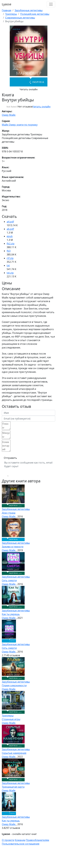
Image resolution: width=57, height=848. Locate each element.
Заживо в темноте (12, 546)
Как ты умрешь (11, 614)
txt (8, 265)
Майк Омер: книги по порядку (20, 124)
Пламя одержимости (14, 685)
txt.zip (10, 272)
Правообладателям (37, 840)
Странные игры (11, 719)
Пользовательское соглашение (20, 843)
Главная (6, 10)
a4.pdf (10, 221)
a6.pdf (10, 229)
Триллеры (11, 14)
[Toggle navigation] (51, 4)
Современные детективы (20, 17)
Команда (20, 840)
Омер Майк (9, 115)
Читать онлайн (29, 89)
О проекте (8, 840)
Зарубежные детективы (29, 10)
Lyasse (6, 4)
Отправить (10, 458)
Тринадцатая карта (13, 786)
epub (10, 236)
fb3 (8, 251)
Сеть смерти (9, 580)
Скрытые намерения (14, 753)
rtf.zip (10, 258)
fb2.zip (10, 243)
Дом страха (8, 512)
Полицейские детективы (34, 14)
